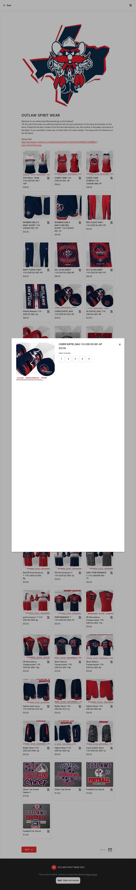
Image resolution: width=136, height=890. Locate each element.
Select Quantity (65, 353)
